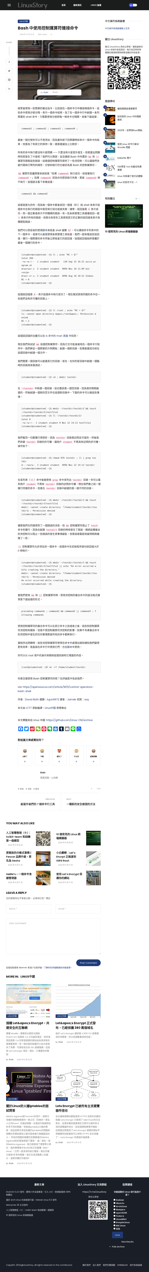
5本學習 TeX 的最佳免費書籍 (129, 168)
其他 (118, 1228)
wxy (86, 699)
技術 (22, 788)
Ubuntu (120, 1203)
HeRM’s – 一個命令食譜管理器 (19, 876)
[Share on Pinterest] (9, 80)
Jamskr (71, 699)
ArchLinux (121, 1206)
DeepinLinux (123, 1222)
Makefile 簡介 (124, 157)
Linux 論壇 (96, 5)
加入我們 (97, 1265)
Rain (46, 92)
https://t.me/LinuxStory (94, 1191)
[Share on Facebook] (9, 62)
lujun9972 (53, 699)
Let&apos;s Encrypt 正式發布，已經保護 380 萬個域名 (76, 1025)
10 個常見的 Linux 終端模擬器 (68, 836)
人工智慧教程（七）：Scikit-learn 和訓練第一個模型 (18, 836)
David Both (32, 699)
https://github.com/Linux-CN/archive (69, 720)
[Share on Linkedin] (9, 89)
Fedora (120, 1216)
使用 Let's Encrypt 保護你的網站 (69, 876)
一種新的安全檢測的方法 (80, 804)
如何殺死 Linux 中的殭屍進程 (129, 118)
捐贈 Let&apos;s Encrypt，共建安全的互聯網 (27, 1025)
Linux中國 (23, 21)
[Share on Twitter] (9, 71)
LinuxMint (121, 1219)
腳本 (44, 230)
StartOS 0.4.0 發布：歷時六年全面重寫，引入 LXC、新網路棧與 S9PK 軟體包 (38, 1193)
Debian (120, 1200)
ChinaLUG (122, 1265)
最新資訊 (77, 5)
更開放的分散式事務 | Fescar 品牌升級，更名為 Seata (18, 856)
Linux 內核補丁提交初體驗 (130, 176)
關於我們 (87, 1265)
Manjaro (120, 1209)
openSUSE (121, 1212)
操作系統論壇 (136, 1265)
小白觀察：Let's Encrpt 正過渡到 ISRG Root (66, 856)
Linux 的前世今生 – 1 (127, 182)
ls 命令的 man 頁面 (57, 336)
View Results (127, 1241)
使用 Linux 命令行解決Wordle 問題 (128, 146)
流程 (29, 788)
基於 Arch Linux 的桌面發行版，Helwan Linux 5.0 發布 (31, 1199)
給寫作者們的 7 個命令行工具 (38, 804)
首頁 (64, 5)
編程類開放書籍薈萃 (127, 108)
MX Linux (120, 1225)
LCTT (29, 708)
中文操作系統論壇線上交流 (117, 28)
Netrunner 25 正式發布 (17, 1204)
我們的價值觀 (109, 1265)
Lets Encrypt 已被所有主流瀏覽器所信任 (78, 1108)
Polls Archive (118, 1246)
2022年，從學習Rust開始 (129, 130)
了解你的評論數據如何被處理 (57, 967)
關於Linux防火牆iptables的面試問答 (27, 1108)
